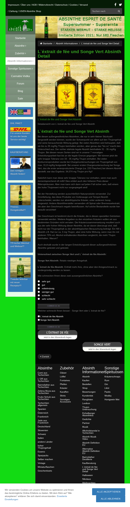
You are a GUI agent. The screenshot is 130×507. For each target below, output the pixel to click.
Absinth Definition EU (91, 443)
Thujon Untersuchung (89, 408)
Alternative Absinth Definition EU (91, 451)
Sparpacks (43, 455)
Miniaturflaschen (46, 467)
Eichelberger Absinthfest (88, 414)
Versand (84, 4)
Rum (106, 380)
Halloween (87, 475)
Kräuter (63, 388)
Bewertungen (89, 392)
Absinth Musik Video (89, 437)
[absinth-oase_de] (20, 25)
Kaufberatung (89, 463)
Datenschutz (61, 4)
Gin (106, 384)
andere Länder (45, 442)
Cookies (74, 4)
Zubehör (67, 368)
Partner (86, 423)
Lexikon (86, 403)
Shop (85, 388)
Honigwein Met (111, 399)
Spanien (42, 409)
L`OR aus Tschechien (43, 380)
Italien (41, 438)
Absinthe (45, 368)
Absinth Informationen (67, 43)
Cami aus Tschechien (43, 373)
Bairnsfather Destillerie (88, 458)
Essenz (41, 451)
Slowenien (43, 430)
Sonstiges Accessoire (65, 400)
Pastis (107, 392)
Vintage (41, 463)
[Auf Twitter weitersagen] (120, 5)
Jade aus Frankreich (43, 421)
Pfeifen (63, 384)
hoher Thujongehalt (44, 446)
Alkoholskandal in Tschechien (91, 431)
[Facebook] (115, 5)
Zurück (45, 356)
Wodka (107, 395)
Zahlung (13, 11)
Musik (85, 427)
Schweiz (42, 434)
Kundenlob (87, 395)
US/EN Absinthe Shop (30, 11)
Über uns (25, 4)
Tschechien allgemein (43, 404)
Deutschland (44, 426)
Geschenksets (45, 470)
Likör (106, 388)
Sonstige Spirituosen (113, 370)
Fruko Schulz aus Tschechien (46, 398)
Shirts (63, 395)
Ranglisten (87, 399)
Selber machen (45, 459)
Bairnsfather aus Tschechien (46, 386)
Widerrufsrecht (46, 4)
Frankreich (43, 416)
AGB (34, 4)
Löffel (62, 376)
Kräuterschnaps (112, 376)
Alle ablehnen (110, 498)
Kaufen (85, 380)
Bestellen (86, 384)
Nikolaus (86, 479)
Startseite (47, 43)
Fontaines (65, 380)
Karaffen (64, 392)
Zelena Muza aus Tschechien (46, 392)
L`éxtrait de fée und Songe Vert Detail (100, 43)
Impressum (13, 4)
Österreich (43, 413)
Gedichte (86, 419)
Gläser (63, 372)
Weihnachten (88, 483)
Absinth (86, 376)
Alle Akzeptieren (108, 491)
